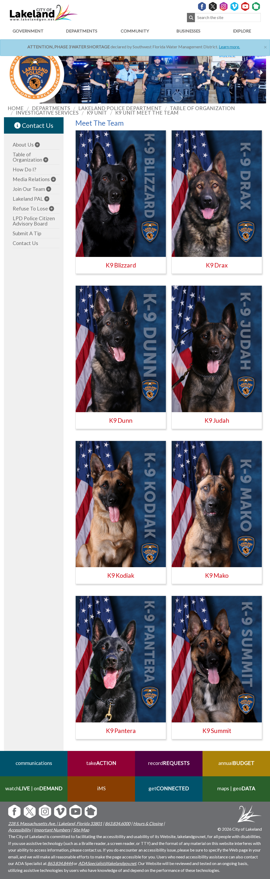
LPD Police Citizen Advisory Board (34, 221)
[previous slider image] (261, 72)
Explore (242, 30)
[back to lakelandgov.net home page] (43, 12)
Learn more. (229, 46)
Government (28, 30)
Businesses (188, 30)
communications (34, 763)
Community (135, 30)
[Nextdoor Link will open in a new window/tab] (256, 6)
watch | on (33, 788)
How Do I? (24, 169)
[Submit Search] (191, 17)
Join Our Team (29, 189)
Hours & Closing (148, 823)
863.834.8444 (60, 863)
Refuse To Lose (30, 208)
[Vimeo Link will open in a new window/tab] (234, 6)
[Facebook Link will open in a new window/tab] (202, 6)
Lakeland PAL (28, 199)
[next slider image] (8, 72)
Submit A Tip (27, 233)
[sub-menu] (37, 145)
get (168, 788)
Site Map (81, 829)
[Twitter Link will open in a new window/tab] (213, 6)
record (169, 763)
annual (236, 763)
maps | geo (236, 788)
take (101, 763)
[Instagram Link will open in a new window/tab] (224, 6)
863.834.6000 (117, 823)
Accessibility (19, 829)
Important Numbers (52, 829)
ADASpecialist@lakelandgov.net (107, 863)
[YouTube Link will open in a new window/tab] (245, 6)
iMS (101, 788)
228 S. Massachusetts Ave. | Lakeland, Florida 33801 (55, 823)
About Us (23, 145)
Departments (81, 30)
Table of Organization (27, 157)
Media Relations (31, 179)
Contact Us (37, 125)
